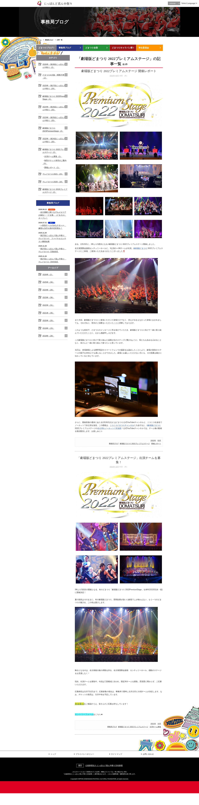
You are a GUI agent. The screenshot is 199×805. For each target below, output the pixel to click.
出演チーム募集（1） (53, 156)
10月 (117, 467)
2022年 (112, 76)
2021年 (112, 467)
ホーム (39, 40)
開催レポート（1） (52, 167)
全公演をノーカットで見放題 (109, 428)
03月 (117, 76)
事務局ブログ (49, 40)
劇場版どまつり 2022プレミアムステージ (135, 444)
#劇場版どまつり (140, 248)
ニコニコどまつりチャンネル (122, 425)
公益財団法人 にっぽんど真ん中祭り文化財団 (104, 766)
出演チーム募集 (155, 727)
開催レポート (156, 444)
